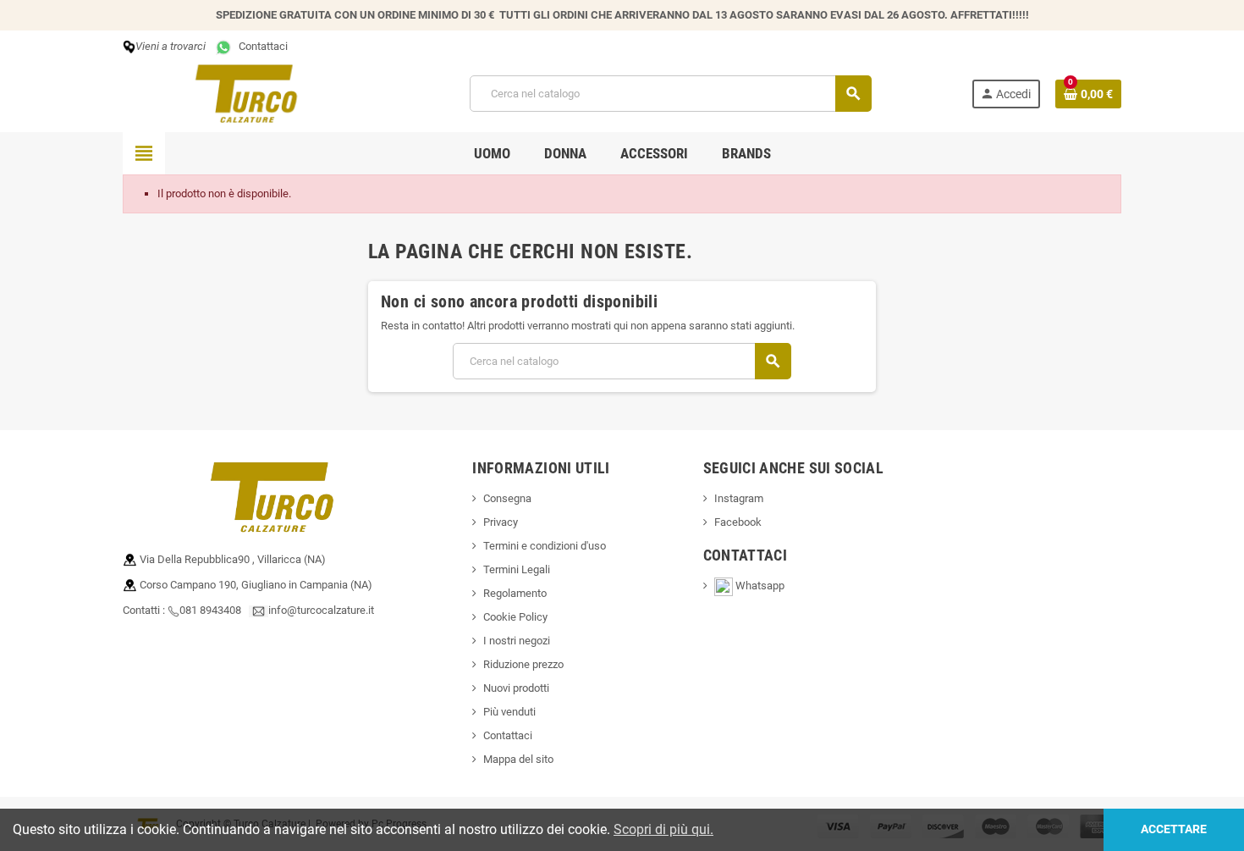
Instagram (738, 498)
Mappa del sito (518, 759)
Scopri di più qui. (663, 829)
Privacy (500, 522)
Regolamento (515, 593)
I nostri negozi (516, 640)
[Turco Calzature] (246, 92)
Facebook (738, 522)
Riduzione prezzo (523, 664)
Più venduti (509, 711)
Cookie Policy (515, 617)
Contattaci (260, 46)
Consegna (507, 498)
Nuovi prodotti (516, 688)
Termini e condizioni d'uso (544, 545)
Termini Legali (516, 569)
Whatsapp (765, 585)
